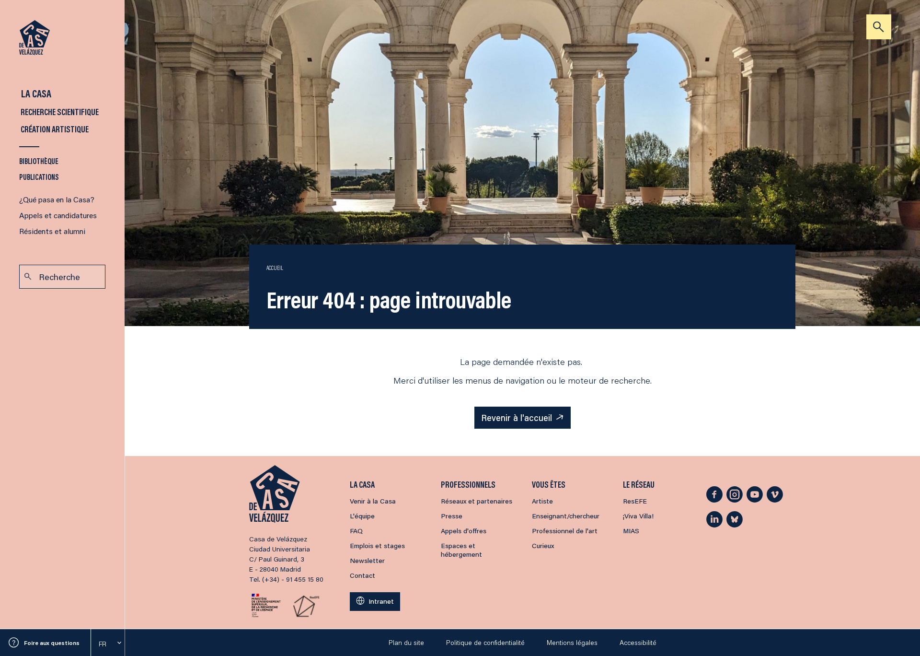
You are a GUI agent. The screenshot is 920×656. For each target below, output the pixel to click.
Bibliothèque (38, 161)
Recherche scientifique (59, 111)
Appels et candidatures (58, 215)
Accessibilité (638, 642)
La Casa (35, 93)
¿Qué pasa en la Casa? (56, 199)
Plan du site (406, 642)
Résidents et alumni (52, 231)
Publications (39, 177)
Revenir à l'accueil (516, 417)
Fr (102, 644)
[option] (108, 644)
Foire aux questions (52, 642)
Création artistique (54, 129)
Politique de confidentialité (485, 642)
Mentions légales (572, 642)
